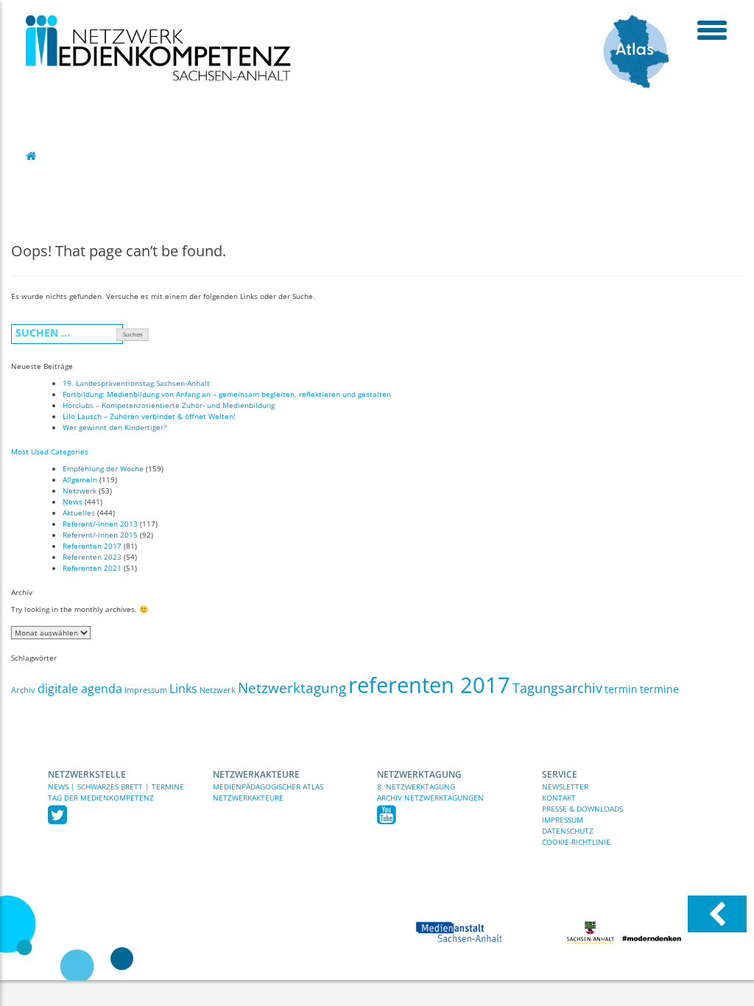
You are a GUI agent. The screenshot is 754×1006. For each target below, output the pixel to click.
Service (559, 774)
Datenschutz (567, 831)
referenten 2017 (429, 685)
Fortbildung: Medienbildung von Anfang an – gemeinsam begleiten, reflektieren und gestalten (227, 394)
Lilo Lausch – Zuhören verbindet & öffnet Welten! (149, 416)
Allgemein (80, 479)
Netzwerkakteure (256, 774)
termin (621, 689)
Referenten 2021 (92, 568)
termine (659, 689)
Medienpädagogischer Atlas (268, 786)
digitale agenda (80, 688)
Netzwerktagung (292, 687)
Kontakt (559, 797)
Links (183, 688)
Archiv (23, 690)
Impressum (145, 690)
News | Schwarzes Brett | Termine (116, 786)
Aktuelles (79, 512)
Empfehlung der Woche (103, 468)
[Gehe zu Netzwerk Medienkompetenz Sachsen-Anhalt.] (32, 155)
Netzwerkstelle (87, 774)
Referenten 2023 (92, 557)
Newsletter (565, 786)
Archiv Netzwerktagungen (430, 797)
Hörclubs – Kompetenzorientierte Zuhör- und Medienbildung (169, 405)
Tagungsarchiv (557, 688)
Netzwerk (79, 490)
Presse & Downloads (582, 808)
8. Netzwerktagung (416, 786)
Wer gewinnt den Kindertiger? (114, 427)
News (72, 501)
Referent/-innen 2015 (100, 535)
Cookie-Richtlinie (576, 842)
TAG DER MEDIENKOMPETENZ (101, 797)
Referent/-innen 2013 (100, 523)
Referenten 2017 (92, 546)
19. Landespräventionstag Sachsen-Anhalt (136, 383)
